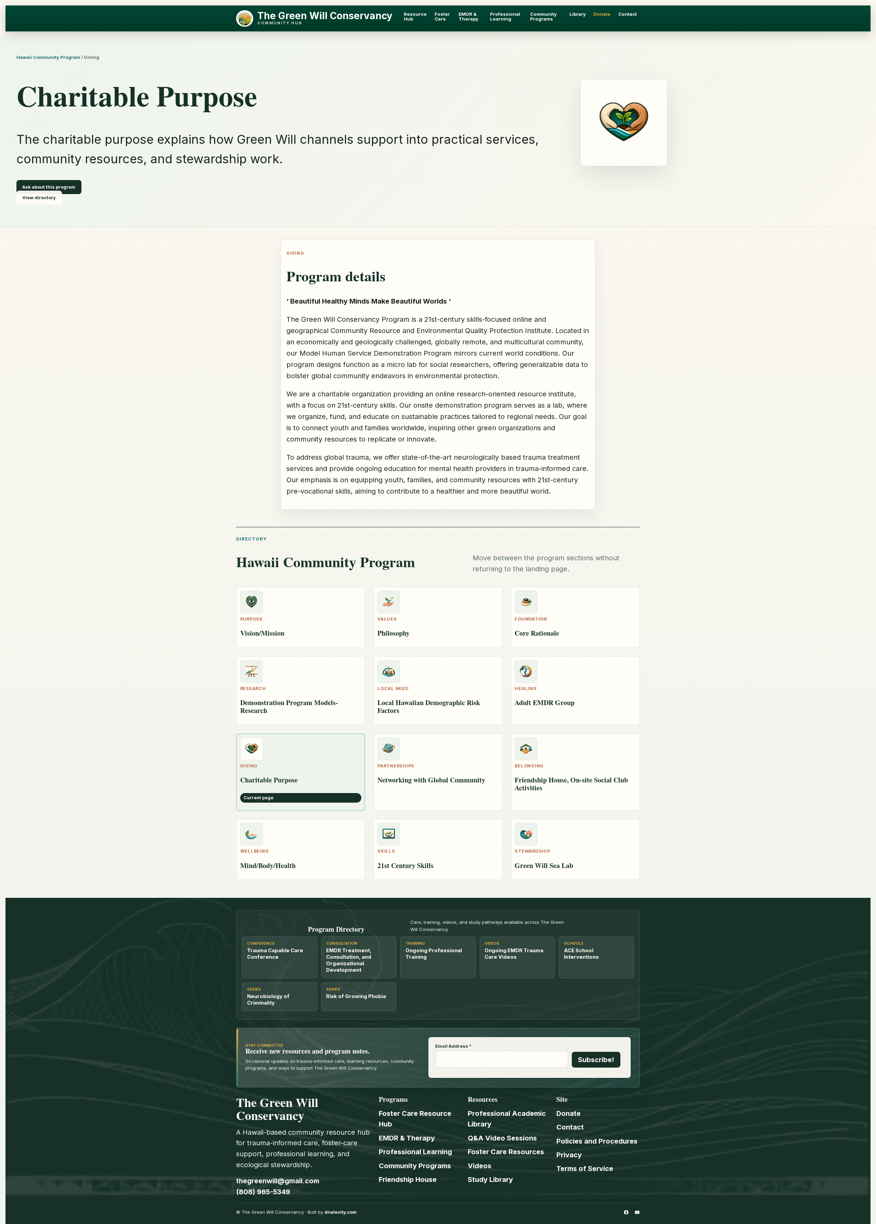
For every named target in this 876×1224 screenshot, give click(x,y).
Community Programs (415, 1166)
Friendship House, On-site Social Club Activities (571, 784)
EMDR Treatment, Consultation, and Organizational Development (349, 960)
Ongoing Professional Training (433, 953)
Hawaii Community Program (48, 57)
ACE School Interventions (581, 953)
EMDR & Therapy (407, 1138)
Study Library (490, 1179)
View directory (39, 198)
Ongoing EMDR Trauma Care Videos (514, 953)
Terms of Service (584, 1168)
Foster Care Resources (506, 1152)
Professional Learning (415, 1152)
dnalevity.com (340, 1212)
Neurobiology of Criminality (268, 999)
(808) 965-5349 (263, 1192)
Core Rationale (537, 633)
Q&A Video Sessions (502, 1138)
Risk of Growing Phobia (356, 996)
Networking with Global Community (431, 780)
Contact (570, 1127)
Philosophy (393, 633)
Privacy (569, 1155)
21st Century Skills (405, 865)
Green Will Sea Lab (544, 865)
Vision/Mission (262, 633)
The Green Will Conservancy (324, 16)
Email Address (453, 1046)
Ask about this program (48, 187)
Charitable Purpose (269, 780)
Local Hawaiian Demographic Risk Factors (428, 706)
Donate (568, 1113)
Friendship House (408, 1179)
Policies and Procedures (596, 1141)
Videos (479, 1166)
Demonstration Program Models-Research (289, 706)
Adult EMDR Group (545, 702)
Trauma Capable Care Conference (275, 953)
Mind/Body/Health (268, 865)
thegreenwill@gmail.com (277, 1181)
